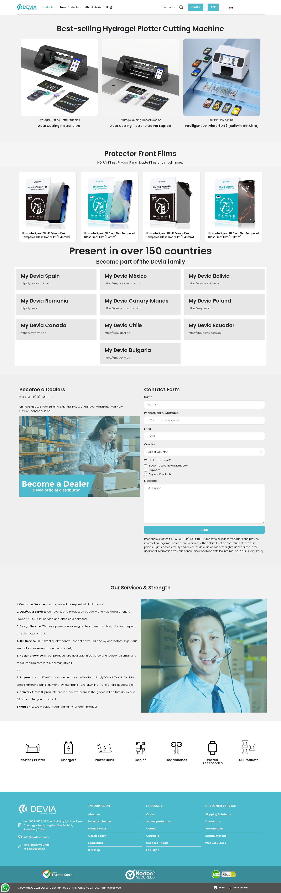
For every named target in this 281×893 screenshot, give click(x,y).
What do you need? (157, 460)
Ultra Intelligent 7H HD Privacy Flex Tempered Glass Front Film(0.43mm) (170, 235)
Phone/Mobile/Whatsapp (161, 413)
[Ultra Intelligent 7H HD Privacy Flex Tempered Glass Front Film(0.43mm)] (171, 200)
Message (150, 481)
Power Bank (104, 760)
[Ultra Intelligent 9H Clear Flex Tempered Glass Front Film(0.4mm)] (109, 200)
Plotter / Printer (32, 760)
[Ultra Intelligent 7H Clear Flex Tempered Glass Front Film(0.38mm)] (233, 200)
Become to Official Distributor (168, 466)
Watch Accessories (212, 761)
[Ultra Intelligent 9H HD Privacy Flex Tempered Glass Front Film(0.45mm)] (47, 200)
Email (147, 429)
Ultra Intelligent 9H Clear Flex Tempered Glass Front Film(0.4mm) (109, 235)
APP (213, 7)
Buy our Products (160, 474)
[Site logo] (27, 7)
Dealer (195, 7)
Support (154, 470)
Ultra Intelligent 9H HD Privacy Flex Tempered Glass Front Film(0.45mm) (46, 235)
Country (149, 444)
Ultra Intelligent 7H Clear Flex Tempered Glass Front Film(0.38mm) (233, 235)
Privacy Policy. (255, 551)
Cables (140, 760)
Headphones (176, 760)
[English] (231, 8)
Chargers (68, 760)
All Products (249, 760)
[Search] (181, 7)
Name (148, 397)
